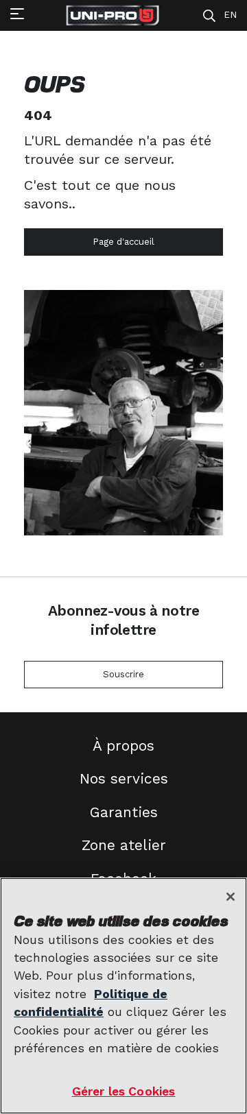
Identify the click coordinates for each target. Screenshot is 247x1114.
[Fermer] (230, 897)
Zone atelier (124, 844)
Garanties (124, 812)
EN (230, 15)
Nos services (124, 778)
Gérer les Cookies (124, 1091)
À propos (123, 745)
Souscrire (123, 674)
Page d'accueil (123, 242)
